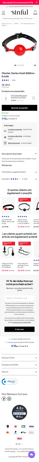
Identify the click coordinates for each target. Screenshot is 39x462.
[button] (36, 2)
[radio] (2, 80)
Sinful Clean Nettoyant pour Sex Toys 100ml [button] (19, 96)
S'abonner (19, 329)
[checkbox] (33, 98)
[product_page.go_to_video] (35, 65)
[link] (6, 23)
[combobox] (18, 18)
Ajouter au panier (19, 108)
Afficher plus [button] (7, 165)
